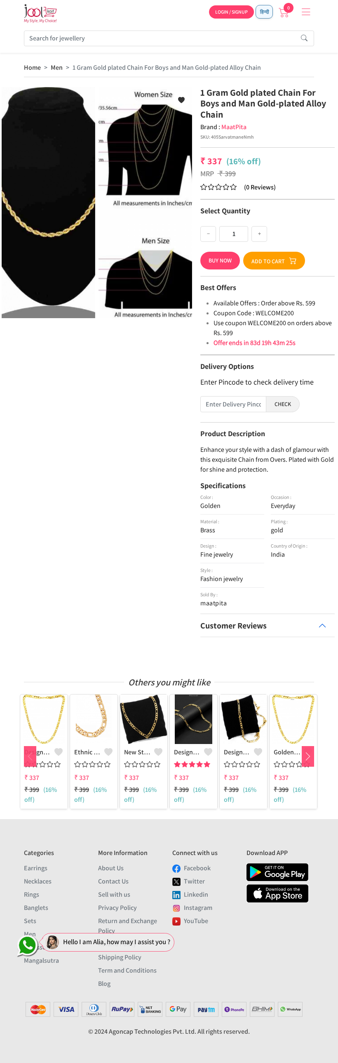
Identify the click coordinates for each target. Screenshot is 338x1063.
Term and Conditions (127, 970)
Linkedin (196, 894)
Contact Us (113, 881)
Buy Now (220, 260)
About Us (111, 868)
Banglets (36, 907)
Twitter (194, 881)
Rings (31, 894)
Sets (30, 921)
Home (32, 67)
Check (283, 404)
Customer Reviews (233, 625)
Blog (104, 983)
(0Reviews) (260, 187)
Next (308, 756)
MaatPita (233, 127)
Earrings (35, 868)
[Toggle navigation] (306, 12)
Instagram (198, 907)
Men (57, 67)
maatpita (213, 603)
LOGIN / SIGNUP (231, 12)
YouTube (196, 921)
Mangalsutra (41, 960)
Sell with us (114, 894)
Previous (30, 756)
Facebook (197, 868)
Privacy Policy (117, 907)
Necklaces (38, 881)
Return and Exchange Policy (127, 926)
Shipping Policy (119, 957)
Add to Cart (268, 261)
